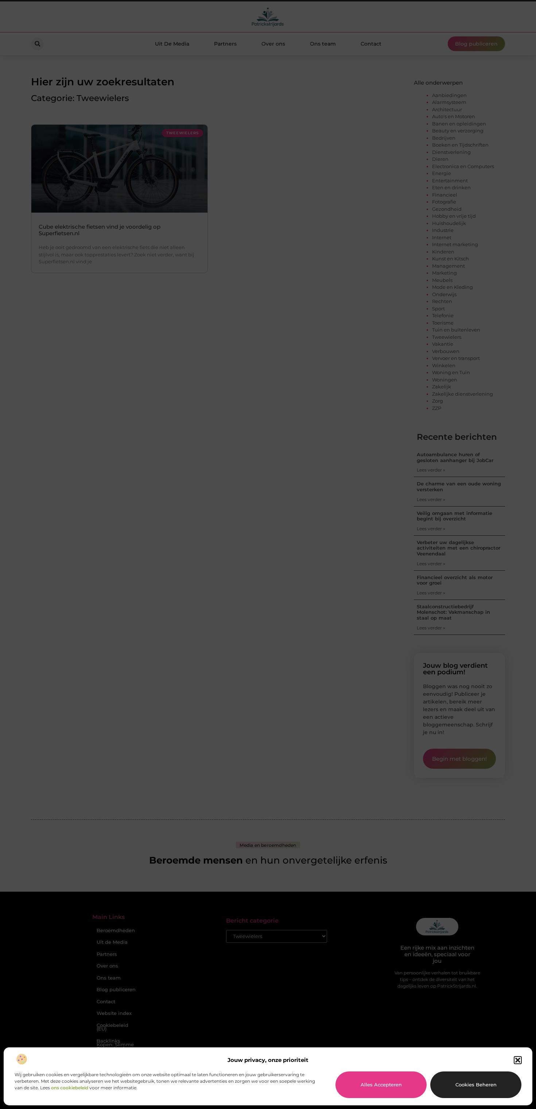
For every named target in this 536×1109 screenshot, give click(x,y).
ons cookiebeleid (69, 1087)
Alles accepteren (381, 1084)
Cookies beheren (476, 1084)
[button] (517, 1060)
